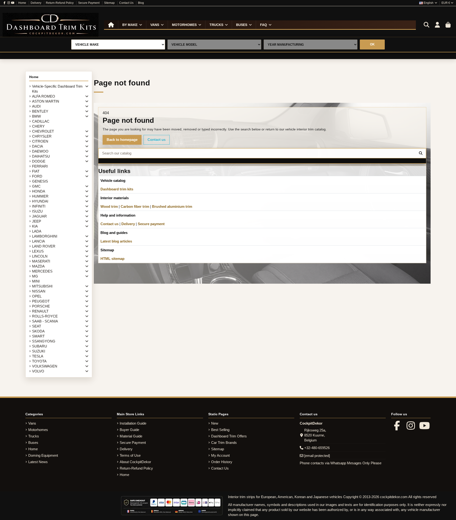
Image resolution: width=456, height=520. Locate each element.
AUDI (36, 106)
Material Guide (131, 436)
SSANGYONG (43, 341)
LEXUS (38, 251)
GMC (36, 186)
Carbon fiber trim (135, 206)
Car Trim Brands (224, 443)
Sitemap (109, 3)
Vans (32, 423)
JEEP (36, 221)
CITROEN (40, 141)
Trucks (33, 436)
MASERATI (41, 261)
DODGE (38, 161)
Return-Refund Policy (60, 3)
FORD (37, 176)
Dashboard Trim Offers (229, 436)
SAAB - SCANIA (45, 321)
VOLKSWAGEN (44, 366)
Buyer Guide (129, 430)
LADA (36, 231)
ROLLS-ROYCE (45, 316)
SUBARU (39, 346)
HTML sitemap (112, 259)
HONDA (38, 191)
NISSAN (38, 291)
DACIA (37, 146)
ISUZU (37, 211)
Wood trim (109, 206)
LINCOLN (40, 256)
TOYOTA (39, 361)
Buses (33, 443)
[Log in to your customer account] (437, 25)
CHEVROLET (43, 131)
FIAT (35, 171)
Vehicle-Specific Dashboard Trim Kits (57, 88)
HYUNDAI (40, 201)
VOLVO (38, 371)
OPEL (37, 296)
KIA (35, 226)
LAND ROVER (43, 246)
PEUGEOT (41, 301)
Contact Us (126, 3)
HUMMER (40, 196)
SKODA (38, 331)
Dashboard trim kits (116, 189)
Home (22, 3)
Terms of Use (130, 455)
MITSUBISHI (42, 286)
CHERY (38, 126)
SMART (38, 336)
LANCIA (38, 241)
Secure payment (151, 224)
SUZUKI (38, 351)
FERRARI (40, 166)
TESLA (37, 356)
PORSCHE (41, 306)
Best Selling (220, 430)
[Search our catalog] (420, 153)
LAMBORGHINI (44, 236)
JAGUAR (39, 216)
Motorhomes (38, 430)
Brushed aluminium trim (172, 206)
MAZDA (38, 266)
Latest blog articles (116, 241)
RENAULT (40, 311)
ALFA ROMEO (43, 96)
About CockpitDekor (135, 462)
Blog (141, 3)
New (214, 423)
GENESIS (40, 181)
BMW (36, 116)
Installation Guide (133, 423)
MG (35, 276)
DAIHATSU (41, 156)
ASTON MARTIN (45, 101)
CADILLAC (40, 121)
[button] (132, 24)
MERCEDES (42, 271)
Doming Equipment (43, 455)
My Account (220, 455)
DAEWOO (40, 151)
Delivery (36, 3)
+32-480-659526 (317, 448)
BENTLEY (40, 111)
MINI (36, 281)
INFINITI (38, 206)
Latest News (38, 462)
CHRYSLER (42, 136)
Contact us (156, 140)
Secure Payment (89, 3)
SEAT (36, 326)
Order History (221, 462)
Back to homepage (122, 140)
